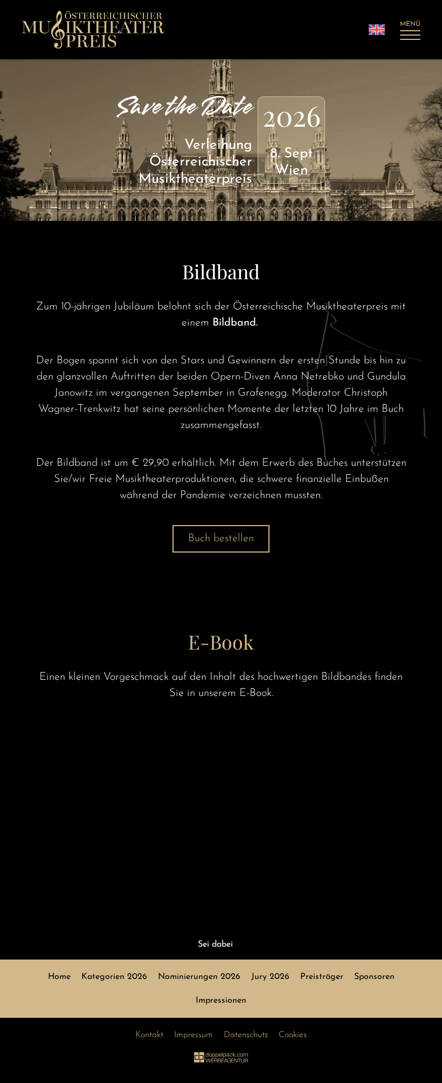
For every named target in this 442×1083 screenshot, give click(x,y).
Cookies (293, 1035)
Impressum (193, 1035)
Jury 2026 (270, 976)
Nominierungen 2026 (199, 976)
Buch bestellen (221, 538)
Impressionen (221, 1000)
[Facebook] (241, 944)
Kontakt (149, 1035)
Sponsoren (374, 976)
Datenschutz (246, 1035)
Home (59, 976)
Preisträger (321, 976)
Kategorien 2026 (114, 976)
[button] (410, 29)
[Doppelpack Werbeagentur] (221, 1060)
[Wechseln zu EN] (377, 29)
